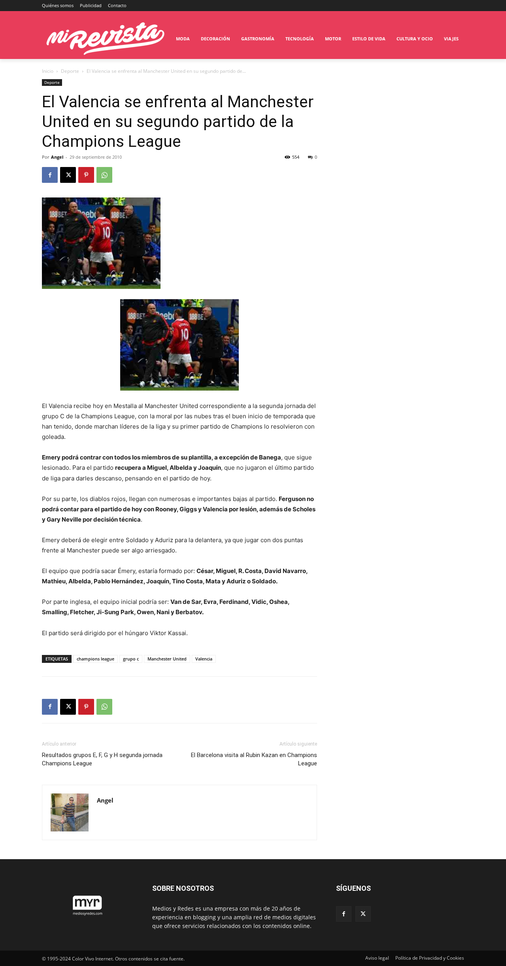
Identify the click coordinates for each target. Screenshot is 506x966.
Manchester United (167, 659)
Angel (57, 157)
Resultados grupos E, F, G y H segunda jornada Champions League (102, 759)
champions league (95, 659)
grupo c (131, 659)
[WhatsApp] (104, 175)
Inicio (47, 71)
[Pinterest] (86, 175)
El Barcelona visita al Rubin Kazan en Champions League (254, 759)
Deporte (70, 71)
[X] (68, 175)
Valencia (203, 659)
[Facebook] (50, 175)
